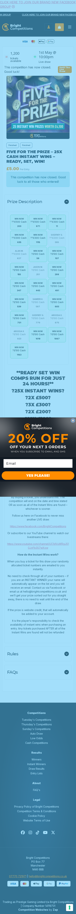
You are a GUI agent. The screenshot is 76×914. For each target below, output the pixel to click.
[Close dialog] (73, 420)
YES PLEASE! (38, 476)
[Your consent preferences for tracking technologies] (69, 907)
